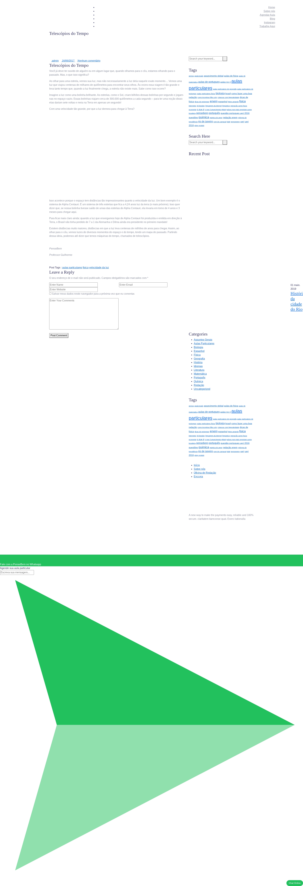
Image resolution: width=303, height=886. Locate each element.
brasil (228, 93)
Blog (272, 18)
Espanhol (199, 351)
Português (199, 377)
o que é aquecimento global (215, 110)
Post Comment (58, 335)
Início (197, 465)
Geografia (199, 358)
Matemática (200, 373)
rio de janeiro (205, 121)
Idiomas (198, 366)
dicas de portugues (202, 102)
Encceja (198, 476)
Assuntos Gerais (203, 339)
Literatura (199, 370)
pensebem (202, 113)
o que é (200, 109)
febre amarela (233, 102)
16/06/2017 (68, 60)
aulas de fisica (231, 76)
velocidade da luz (99, 267)
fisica (86, 267)
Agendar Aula (267, 15)
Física (197, 354)
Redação (199, 385)
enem (214, 101)
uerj (242, 121)
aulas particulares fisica (206, 94)
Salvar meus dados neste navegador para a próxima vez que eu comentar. (93, 293)
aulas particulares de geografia (225, 89)
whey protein (199, 125)
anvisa (191, 76)
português (214, 113)
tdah (228, 122)
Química (198, 381)
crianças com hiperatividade (228, 97)
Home (271, 7)
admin (55, 60)
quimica (204, 117)
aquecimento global (213, 76)
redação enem (230, 117)
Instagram (269, 22)
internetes (192, 106)
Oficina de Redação (205, 472)
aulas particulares (72, 267)
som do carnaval (220, 122)
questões (193, 117)
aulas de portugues (209, 82)
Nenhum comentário (88, 60)
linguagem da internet (213, 106)
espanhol (222, 101)
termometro (235, 122)
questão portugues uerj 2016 (235, 113)
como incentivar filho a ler (207, 97)
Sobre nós (269, 11)
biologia (220, 93)
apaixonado (198, 76)
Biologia (198, 347)
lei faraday (201, 106)
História (198, 362)
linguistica (226, 106)
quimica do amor (216, 118)
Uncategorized (202, 389)
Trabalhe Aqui (267, 26)
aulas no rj (225, 82)
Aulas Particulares (204, 343)
